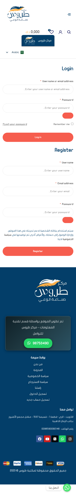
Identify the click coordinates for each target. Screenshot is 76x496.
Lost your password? (15, 124)
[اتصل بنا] (67, 488)
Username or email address (56, 81)
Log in (38, 137)
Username (66, 162)
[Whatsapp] (62, 438)
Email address (64, 183)
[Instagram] (70, 438)
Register (38, 251)
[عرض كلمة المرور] (67, 116)
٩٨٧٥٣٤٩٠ (40, 343)
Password (66, 100)
